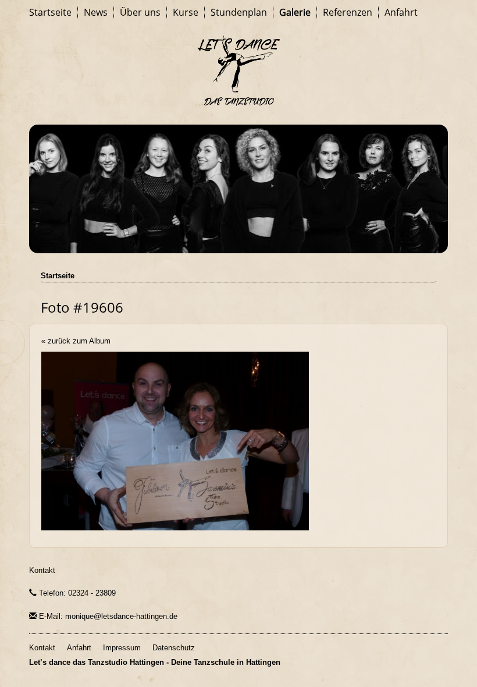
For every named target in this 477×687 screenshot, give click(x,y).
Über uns (140, 12)
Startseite (50, 12)
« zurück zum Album (76, 341)
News (96, 12)
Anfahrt (401, 12)
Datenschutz (173, 647)
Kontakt (42, 570)
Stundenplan (239, 12)
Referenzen (347, 12)
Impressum (122, 647)
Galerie (295, 12)
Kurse (185, 12)
